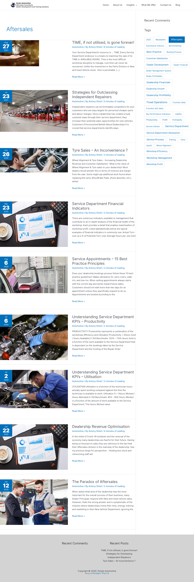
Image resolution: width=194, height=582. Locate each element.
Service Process (155, 139)
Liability (178, 114)
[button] (135, 5)
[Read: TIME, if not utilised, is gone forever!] (19, 53)
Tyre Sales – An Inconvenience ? (100, 150)
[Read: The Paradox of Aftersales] (34, 502)
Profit (164, 120)
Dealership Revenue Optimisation (101, 426)
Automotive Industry (155, 46)
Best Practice (154, 51)
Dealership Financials (158, 82)
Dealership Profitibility (159, 95)
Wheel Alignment (163, 145)
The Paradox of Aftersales (95, 481)
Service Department (176, 126)
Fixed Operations (157, 102)
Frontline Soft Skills (154, 108)
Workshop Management (159, 157)
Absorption (161, 39)
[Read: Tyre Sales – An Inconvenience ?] (34, 160)
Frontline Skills (179, 102)
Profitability (177, 120)
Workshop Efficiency (157, 151)
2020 (148, 39)
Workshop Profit (154, 164)
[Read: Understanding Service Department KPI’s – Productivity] (34, 337)
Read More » (78, 76)
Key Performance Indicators (158, 114)
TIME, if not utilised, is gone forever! (103, 42)
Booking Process (174, 52)
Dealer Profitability (154, 76)
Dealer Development (158, 64)
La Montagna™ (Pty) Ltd (99, 573)
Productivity (152, 120)
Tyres (183, 139)
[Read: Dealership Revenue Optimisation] (34, 446)
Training (172, 139)
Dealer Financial (181, 65)
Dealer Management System (158, 71)
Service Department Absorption (163, 133)
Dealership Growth (155, 88)
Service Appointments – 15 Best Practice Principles (99, 261)
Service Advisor (153, 126)
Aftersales (176, 39)
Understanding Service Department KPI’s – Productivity (103, 319)
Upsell (149, 145)
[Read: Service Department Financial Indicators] (34, 224)
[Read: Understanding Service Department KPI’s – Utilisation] (34, 389)
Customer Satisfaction (157, 58)
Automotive (78, 47)
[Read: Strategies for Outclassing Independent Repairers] (34, 110)
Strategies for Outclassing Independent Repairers (94, 94)
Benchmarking (175, 46)
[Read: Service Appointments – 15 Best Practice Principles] (34, 274)
